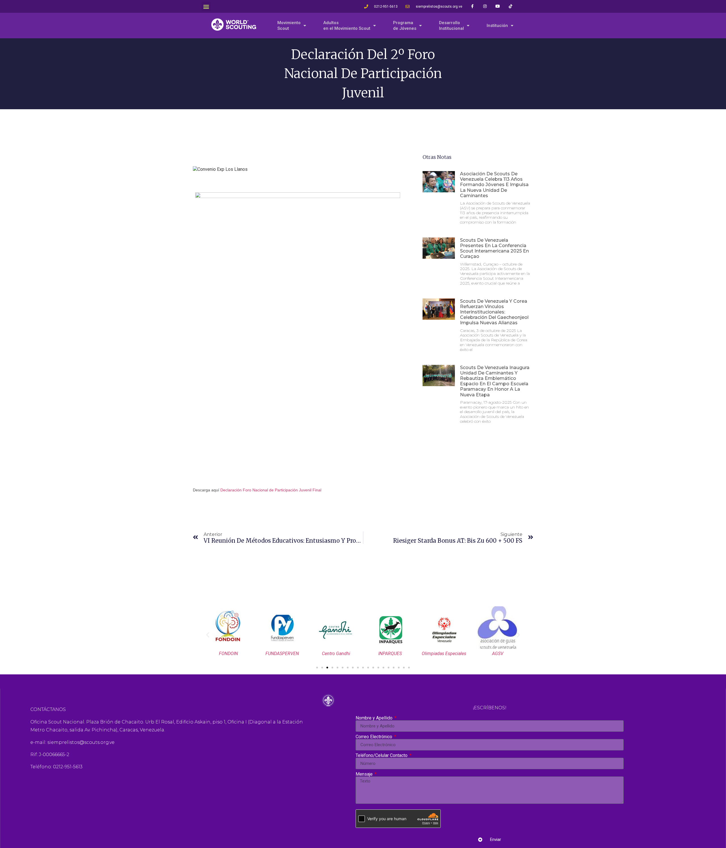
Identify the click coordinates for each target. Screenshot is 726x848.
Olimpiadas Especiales (444, 653)
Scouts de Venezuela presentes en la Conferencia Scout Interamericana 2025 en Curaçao (494, 248)
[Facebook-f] (472, 6)
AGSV (497, 653)
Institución (497, 25)
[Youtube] (497, 6)
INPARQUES (390, 653)
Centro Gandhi (336, 653)
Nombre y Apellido (375, 718)
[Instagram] (485, 6)
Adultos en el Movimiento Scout (346, 25)
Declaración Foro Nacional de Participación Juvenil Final (270, 490)
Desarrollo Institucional (451, 25)
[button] (206, 6)
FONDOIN (228, 653)
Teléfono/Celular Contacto (382, 755)
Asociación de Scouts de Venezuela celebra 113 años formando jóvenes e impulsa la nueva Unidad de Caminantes (494, 184)
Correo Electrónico (374, 737)
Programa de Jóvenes (404, 25)
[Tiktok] (510, 6)
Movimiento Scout (289, 25)
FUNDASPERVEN (282, 653)
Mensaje (365, 774)
